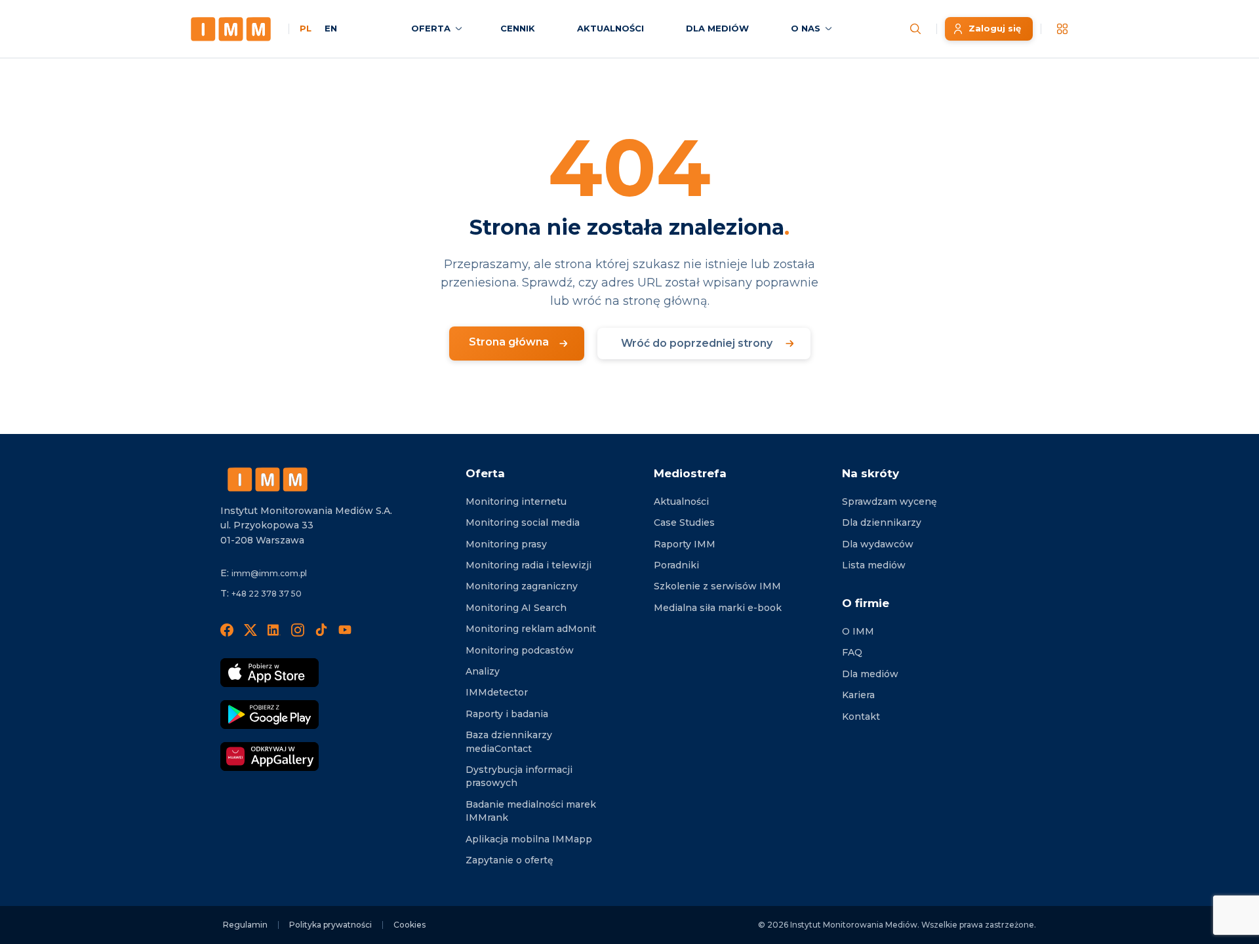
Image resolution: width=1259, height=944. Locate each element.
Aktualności (681, 501)
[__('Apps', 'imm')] (1062, 29)
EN (331, 28)
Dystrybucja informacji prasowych (519, 776)
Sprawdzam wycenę (889, 501)
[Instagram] (297, 629)
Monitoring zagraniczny (522, 586)
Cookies (409, 925)
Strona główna (509, 342)
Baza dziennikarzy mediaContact (509, 741)
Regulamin (245, 925)
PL (305, 28)
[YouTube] (344, 629)
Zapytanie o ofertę (509, 860)
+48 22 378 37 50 (266, 594)
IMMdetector (497, 692)
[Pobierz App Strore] (269, 672)
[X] (250, 629)
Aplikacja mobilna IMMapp (529, 839)
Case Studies (684, 522)
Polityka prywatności (330, 925)
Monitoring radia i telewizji (528, 565)
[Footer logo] (267, 479)
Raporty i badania (507, 714)
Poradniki (676, 565)
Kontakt (861, 716)
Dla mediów (870, 674)
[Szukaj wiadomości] (915, 29)
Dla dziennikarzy (881, 522)
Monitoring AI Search (516, 608)
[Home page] (231, 29)
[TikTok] (321, 629)
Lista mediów (874, 565)
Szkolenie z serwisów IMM (717, 586)
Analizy (483, 671)
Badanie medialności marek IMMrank (531, 810)
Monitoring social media (523, 522)
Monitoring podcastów (520, 650)
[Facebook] (226, 629)
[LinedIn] (274, 629)
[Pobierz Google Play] (269, 714)
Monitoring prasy (506, 544)
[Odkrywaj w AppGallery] (269, 756)
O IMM (858, 631)
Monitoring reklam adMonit (531, 629)
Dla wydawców (877, 544)
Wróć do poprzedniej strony (696, 343)
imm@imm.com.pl (269, 573)
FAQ (852, 652)
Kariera (858, 695)
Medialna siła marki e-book (718, 608)
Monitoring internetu (516, 501)
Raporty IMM (684, 544)
